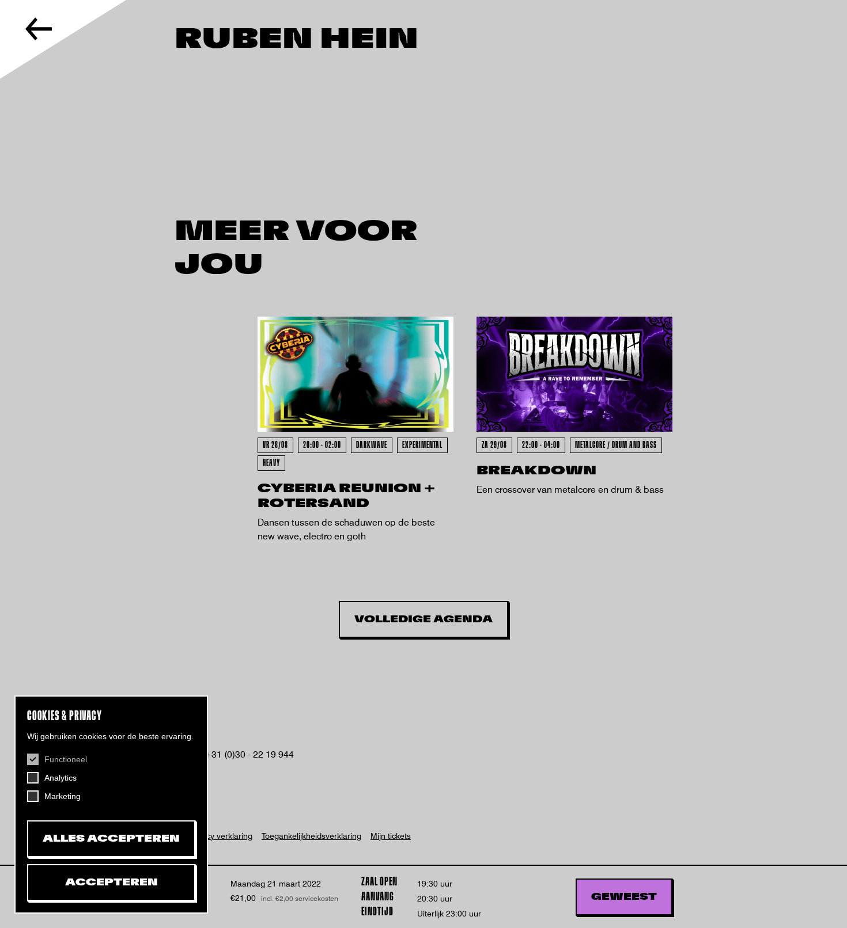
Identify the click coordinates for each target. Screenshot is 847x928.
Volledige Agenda (423, 619)
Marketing (62, 796)
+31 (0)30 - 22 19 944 (249, 754)
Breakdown (536, 471)
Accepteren (111, 882)
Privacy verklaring (220, 835)
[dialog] (111, 804)
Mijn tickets (390, 835)
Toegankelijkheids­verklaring (311, 835)
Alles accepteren (111, 838)
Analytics (60, 777)
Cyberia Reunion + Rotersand (346, 495)
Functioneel (65, 759)
